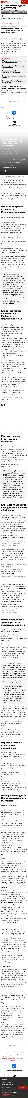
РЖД (18, 1053)
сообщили (4, 638)
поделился (8, 696)
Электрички (15, 1051)
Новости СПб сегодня (15, 1060)
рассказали (5, 760)
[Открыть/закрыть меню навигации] (15, 2)
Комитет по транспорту (8, 1058)
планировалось (20, 258)
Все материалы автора (7, 23)
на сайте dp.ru (17, 252)
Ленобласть (19, 1058)
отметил (20, 299)
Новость (7, 1051)
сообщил (22, 588)
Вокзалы (19, 1055)
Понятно (22, 1087)
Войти (24, 2)
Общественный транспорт (8, 1055)
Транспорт (22, 1051)
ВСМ (22, 1053)
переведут (4, 457)
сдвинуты (16, 262)
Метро (14, 1057)
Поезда (13, 1053)
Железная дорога (5, 1053)
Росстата (4, 47)
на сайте (13, 396)
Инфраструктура (6, 1057)
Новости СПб (5, 1060)
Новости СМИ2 (6, 130)
